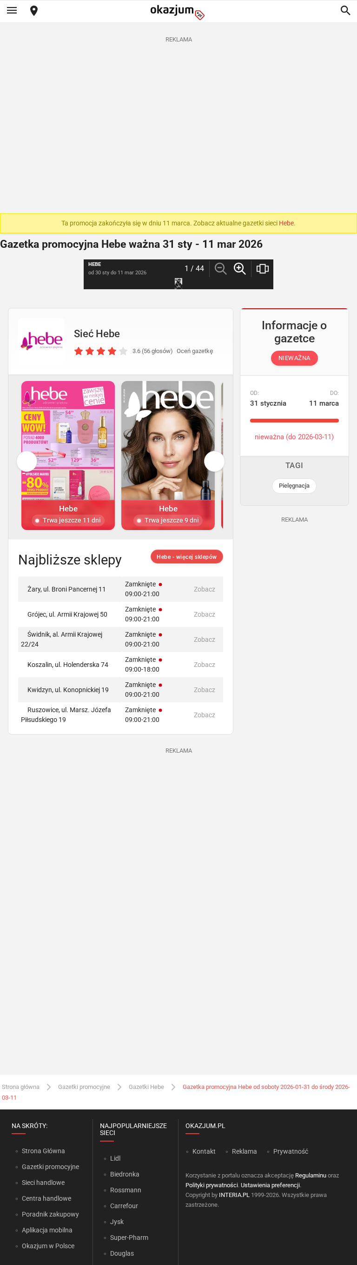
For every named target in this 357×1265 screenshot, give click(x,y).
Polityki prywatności (211, 1185)
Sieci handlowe (43, 1182)
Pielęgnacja (294, 485)
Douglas (122, 1253)
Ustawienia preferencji (270, 1185)
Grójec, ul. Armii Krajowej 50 (67, 614)
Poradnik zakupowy (50, 1214)
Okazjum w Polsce (48, 1246)
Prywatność (290, 1151)
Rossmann (125, 1190)
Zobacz (204, 589)
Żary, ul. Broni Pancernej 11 (66, 589)
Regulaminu (310, 1175)
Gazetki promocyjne (84, 1086)
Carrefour (124, 1206)
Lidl (115, 1158)
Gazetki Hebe (146, 1086)
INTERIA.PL (234, 1194)
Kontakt (204, 1151)
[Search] (345, 11)
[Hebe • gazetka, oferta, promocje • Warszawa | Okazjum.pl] (41, 341)
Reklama (244, 1151)
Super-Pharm (129, 1237)
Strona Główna (43, 1151)
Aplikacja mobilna (47, 1230)
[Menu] (11, 11)
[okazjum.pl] (178, 12)
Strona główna (21, 1086)
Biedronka (124, 1174)
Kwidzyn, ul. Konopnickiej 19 (68, 690)
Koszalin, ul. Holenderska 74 (67, 664)
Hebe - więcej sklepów (187, 557)
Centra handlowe (46, 1198)
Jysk (117, 1221)
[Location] (34, 11)
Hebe (286, 223)
